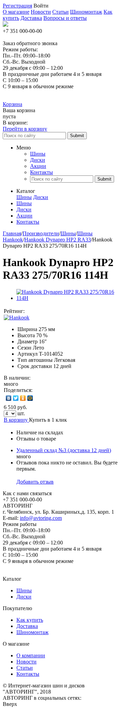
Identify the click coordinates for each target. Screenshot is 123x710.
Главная (12, 233)
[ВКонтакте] (8, 398)
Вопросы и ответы (65, 18)
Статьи (60, 12)
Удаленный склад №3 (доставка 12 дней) (63, 450)
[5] (59, 311)
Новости (41, 12)
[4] (52, 311)
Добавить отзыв (35, 482)
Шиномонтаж (86, 12)
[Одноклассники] (23, 398)
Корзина (12, 104)
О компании (30, 655)
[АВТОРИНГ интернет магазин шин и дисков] (5, 25)
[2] (39, 311)
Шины (37, 154)
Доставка (31, 18)
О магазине (16, 12)
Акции (38, 166)
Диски (37, 160)
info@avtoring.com (41, 518)
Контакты (41, 172)
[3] (45, 311)
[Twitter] (15, 398)
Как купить (29, 620)
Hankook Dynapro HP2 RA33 (57, 239)
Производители (41, 233)
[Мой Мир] (30, 398)
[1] (32, 311)
